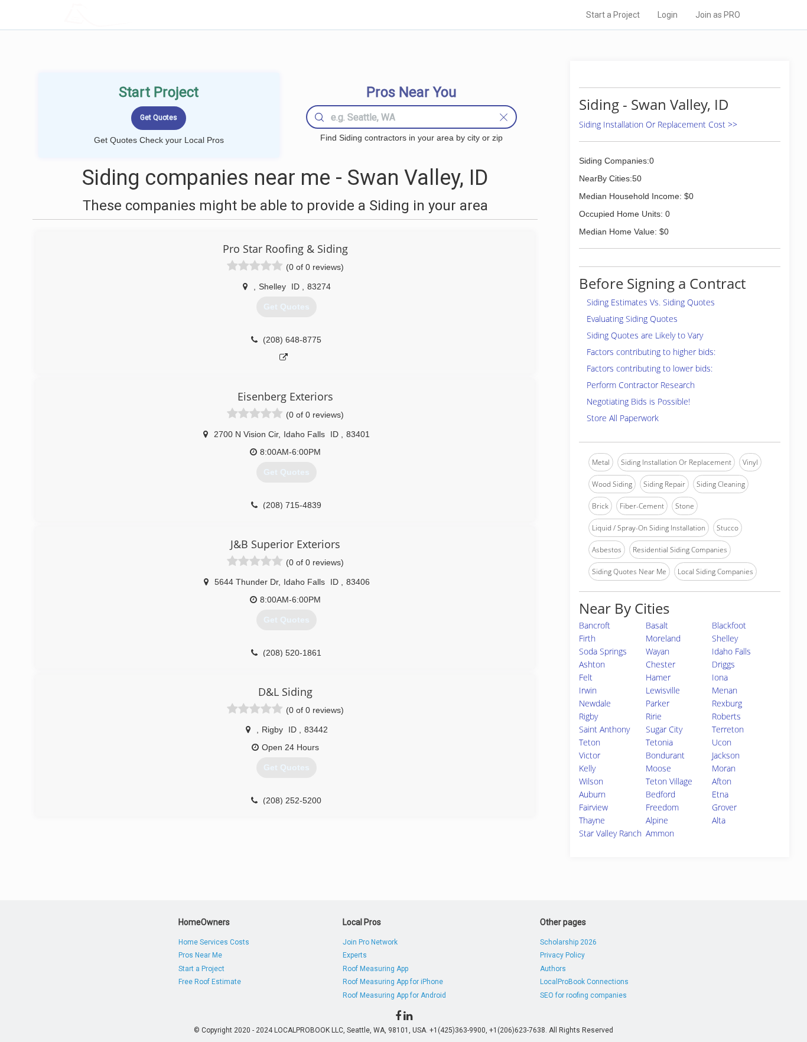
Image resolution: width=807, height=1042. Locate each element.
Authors (553, 969)
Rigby (588, 716)
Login (668, 14)
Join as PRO (717, 14)
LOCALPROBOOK (132, 14)
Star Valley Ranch (610, 833)
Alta (718, 820)
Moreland (663, 638)
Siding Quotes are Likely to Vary (645, 335)
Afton (721, 781)
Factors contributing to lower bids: (649, 368)
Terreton (728, 729)
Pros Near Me (200, 955)
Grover (724, 807)
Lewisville (663, 690)
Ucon (721, 742)
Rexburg (727, 703)
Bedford (660, 794)
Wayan (657, 651)
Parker (657, 703)
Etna (720, 794)
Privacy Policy (562, 955)
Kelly (587, 768)
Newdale (595, 703)
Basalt (657, 625)
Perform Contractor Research (641, 384)
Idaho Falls (731, 651)
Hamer (658, 677)
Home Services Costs (213, 942)
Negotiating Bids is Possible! (638, 401)
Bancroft (594, 625)
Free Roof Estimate (209, 982)
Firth (587, 638)
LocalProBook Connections (584, 982)
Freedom (662, 807)
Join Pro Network (370, 942)
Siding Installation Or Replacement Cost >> (658, 124)
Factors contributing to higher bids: (651, 351)
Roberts (726, 716)
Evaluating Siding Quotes (632, 318)
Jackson (726, 755)
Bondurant (665, 755)
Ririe (654, 716)
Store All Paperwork (623, 418)
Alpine (657, 820)
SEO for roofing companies (583, 995)
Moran (724, 768)
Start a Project (613, 14)
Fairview (593, 807)
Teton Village (669, 781)
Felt (586, 677)
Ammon (660, 833)
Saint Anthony (604, 729)
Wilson (591, 781)
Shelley (725, 638)
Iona (720, 677)
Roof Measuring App (375, 969)
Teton (589, 742)
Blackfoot (729, 625)
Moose (658, 768)
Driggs (723, 664)
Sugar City (664, 729)
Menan (724, 690)
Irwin (588, 690)
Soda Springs (603, 651)
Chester (660, 664)
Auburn (592, 794)
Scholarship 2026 (568, 942)
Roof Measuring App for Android (394, 995)
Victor (589, 755)
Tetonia (659, 742)
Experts (355, 955)
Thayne (592, 820)
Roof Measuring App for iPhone (393, 982)
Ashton (592, 664)
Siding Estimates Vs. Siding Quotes (651, 302)
